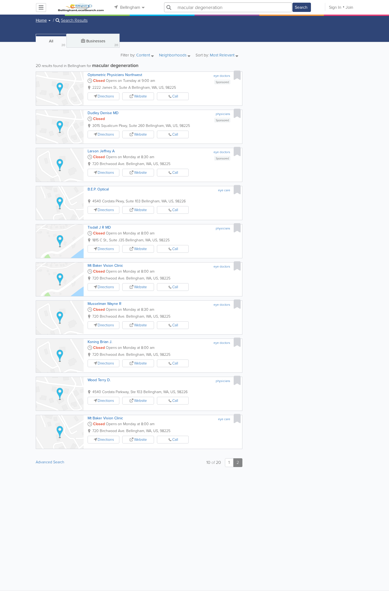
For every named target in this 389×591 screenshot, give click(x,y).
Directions (106, 96)
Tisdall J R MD (99, 227)
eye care (224, 190)
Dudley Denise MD (103, 113)
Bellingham (129, 7)
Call (175, 96)
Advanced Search (50, 462)
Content (143, 55)
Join (349, 7)
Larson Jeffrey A (101, 151)
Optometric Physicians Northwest (115, 75)
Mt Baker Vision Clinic (105, 265)
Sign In (335, 7)
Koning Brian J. (100, 342)
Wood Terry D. (99, 380)
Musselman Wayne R (104, 303)
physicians (223, 114)
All (57, 42)
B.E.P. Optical (98, 189)
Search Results (74, 20)
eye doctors (222, 75)
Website (140, 96)
